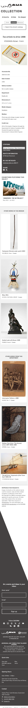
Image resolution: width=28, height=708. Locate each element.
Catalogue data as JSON (10, 163)
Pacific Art (5, 96)
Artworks (5, 17)
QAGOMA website (6, 663)
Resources (20, 22)
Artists (13, 17)
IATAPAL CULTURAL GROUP (9, 297)
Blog (16, 661)
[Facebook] (4, 170)
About (16, 663)
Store (3, 665)
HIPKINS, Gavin (6, 447)
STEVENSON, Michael (11, 41)
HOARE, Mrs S (6, 400)
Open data (4, 661)
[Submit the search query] (3, 27)
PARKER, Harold (6, 342)
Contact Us (7, 701)
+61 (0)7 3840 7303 (9, 699)
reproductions (5, 502)
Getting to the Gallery (9, 697)
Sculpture (4, 110)
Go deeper (22, 17)
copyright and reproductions (9, 504)
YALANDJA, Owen (7, 253)
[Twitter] (6, 170)
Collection (11, 11)
